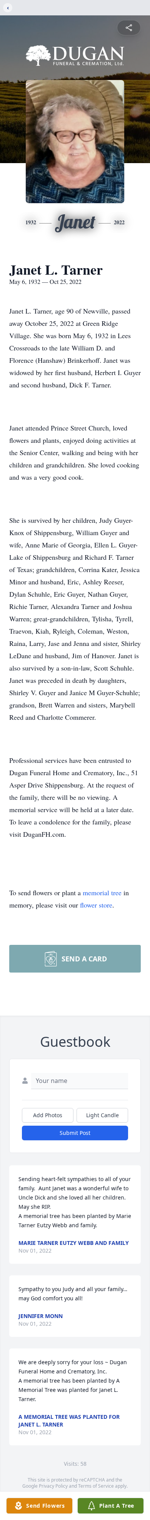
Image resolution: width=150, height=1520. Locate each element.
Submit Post (75, 1132)
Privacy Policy (53, 1486)
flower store (96, 904)
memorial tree (102, 892)
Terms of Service (96, 1486)
